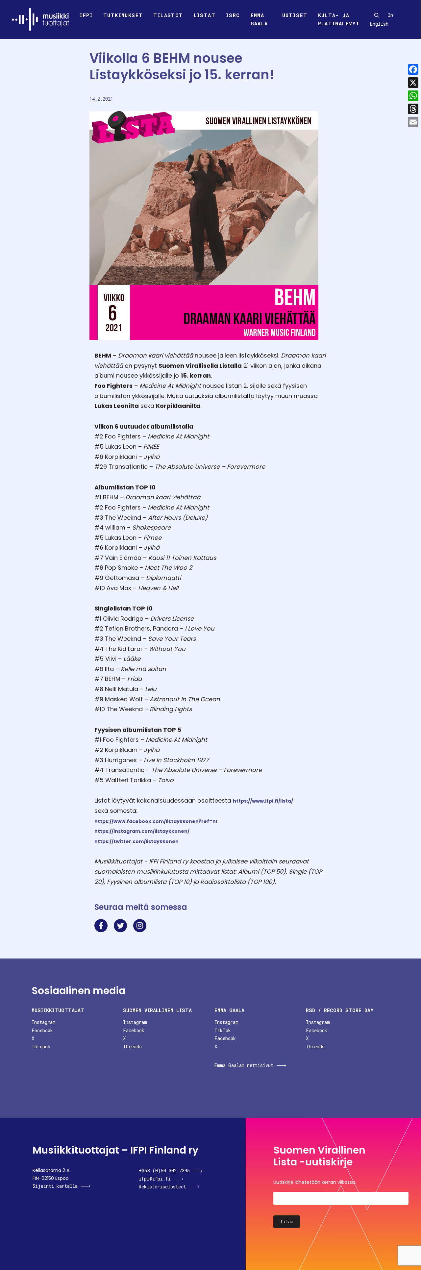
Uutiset (295, 15)
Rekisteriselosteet (162, 1186)
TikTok (222, 1030)
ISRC (233, 15)
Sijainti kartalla (55, 1186)
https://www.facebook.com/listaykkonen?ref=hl (155, 821)
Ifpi (86, 15)
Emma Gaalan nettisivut (243, 1065)
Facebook (42, 1030)
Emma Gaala (259, 19)
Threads (41, 1046)
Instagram (44, 1022)
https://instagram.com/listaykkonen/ (141, 831)
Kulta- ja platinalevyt (339, 19)
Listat (204, 15)
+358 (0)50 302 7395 (164, 1170)
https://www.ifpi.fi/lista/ (263, 801)
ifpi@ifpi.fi (155, 1179)
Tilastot (168, 15)
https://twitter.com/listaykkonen (136, 841)
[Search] (376, 15)
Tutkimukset (123, 15)
